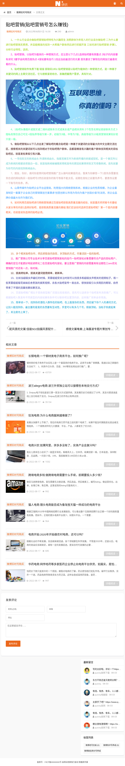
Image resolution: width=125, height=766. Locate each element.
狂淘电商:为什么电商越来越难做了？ (50, 415)
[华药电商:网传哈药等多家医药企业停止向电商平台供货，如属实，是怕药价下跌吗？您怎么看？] (15, 577)
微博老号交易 (92, 745)
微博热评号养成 (111, 745)
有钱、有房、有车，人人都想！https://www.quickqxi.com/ (107, 691)
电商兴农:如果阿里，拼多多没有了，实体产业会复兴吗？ (63, 445)
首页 (9, 12)
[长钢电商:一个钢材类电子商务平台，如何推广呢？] (15, 368)
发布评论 (13, 643)
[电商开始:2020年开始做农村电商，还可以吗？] (15, 547)
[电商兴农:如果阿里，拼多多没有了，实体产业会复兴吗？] (15, 458)
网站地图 (67, 762)
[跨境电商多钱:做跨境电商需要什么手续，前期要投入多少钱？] (15, 487)
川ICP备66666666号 (52, 762)
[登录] (114, 3)
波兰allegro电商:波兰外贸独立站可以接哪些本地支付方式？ (64, 385)
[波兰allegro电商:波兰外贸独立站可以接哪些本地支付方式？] (15, 398)
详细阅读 (110, 375)
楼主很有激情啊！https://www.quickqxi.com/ (107, 724)
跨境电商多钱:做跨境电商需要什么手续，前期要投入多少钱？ (65, 475)
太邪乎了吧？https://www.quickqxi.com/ (107, 702)
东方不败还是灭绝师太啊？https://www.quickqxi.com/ (107, 680)
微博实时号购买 (23, 12)
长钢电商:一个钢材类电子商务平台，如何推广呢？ (58, 356)
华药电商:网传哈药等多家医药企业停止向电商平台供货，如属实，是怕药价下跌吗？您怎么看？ (73, 564)
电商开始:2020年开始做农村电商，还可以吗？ (56, 534)
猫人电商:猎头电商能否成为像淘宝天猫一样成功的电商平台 (64, 504)
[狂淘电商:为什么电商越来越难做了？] (15, 428)
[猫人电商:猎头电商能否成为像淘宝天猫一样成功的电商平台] (15, 517)
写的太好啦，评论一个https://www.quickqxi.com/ (107, 669)
